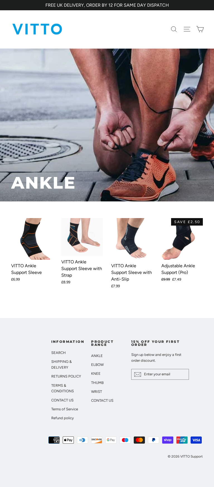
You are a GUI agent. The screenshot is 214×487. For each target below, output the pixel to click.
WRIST (96, 391)
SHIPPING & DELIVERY (61, 364)
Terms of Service (64, 409)
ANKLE (97, 356)
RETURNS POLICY (66, 376)
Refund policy (62, 418)
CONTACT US (62, 400)
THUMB (97, 383)
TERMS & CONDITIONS (62, 388)
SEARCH (58, 353)
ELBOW (97, 365)
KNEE (96, 373)
